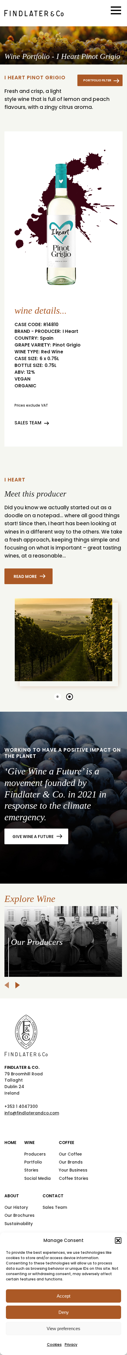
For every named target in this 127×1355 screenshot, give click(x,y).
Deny (63, 1312)
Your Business (73, 1170)
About (11, 1196)
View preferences (63, 1328)
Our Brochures (19, 1215)
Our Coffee (70, 1154)
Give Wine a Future (32, 836)
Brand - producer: (37, 331)
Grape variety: (32, 345)
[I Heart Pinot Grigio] (34, 13)
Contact (53, 1196)
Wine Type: (27, 352)
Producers (35, 1154)
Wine (29, 1142)
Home (10, 1142)
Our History (16, 1207)
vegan (22, 379)
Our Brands (71, 1162)
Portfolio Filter (97, 80)
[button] (118, 1240)
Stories (31, 1170)
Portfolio (33, 1162)
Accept (63, 1295)
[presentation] (6, 985)
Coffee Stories (73, 1178)
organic (25, 386)
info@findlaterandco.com (31, 1113)
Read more (25, 576)
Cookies (54, 1344)
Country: (26, 338)
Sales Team (27, 423)
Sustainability (18, 1224)
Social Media (37, 1178)
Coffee (66, 1142)
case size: (26, 358)
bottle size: (28, 365)
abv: (19, 372)
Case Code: (28, 324)
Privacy (71, 1344)
